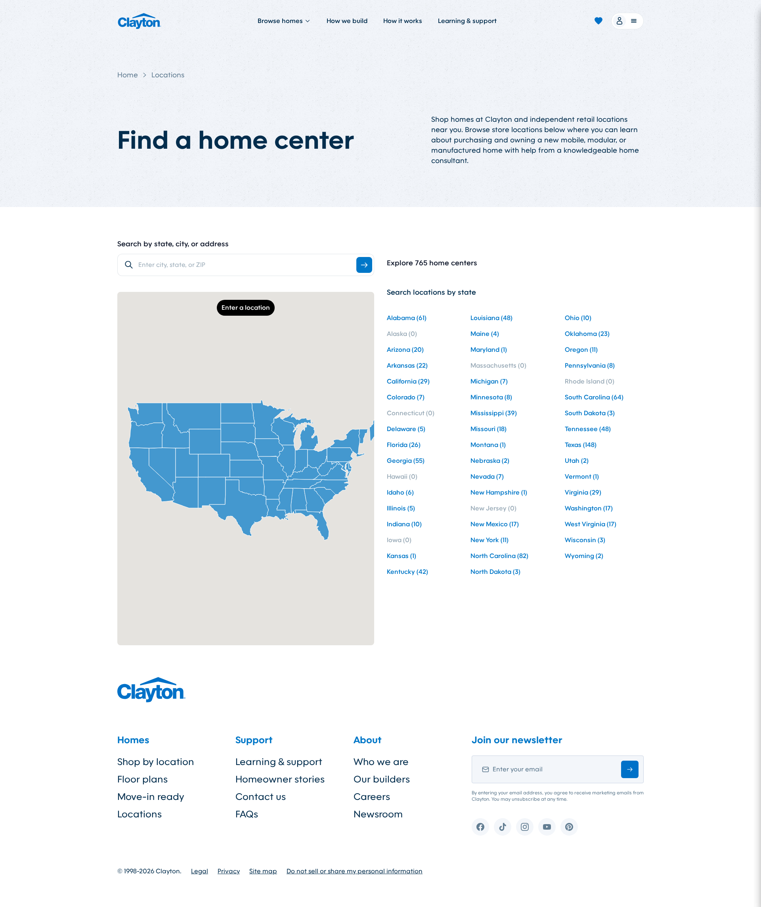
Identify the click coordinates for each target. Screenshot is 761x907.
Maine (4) (484, 334)
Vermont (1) (582, 476)
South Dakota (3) (590, 413)
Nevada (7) (487, 476)
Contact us (260, 796)
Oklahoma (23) (587, 334)
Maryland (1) (488, 349)
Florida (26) (404, 445)
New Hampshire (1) (498, 492)
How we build (347, 21)
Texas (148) (581, 445)
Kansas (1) (401, 556)
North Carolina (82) (499, 556)
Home (127, 75)
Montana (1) (488, 445)
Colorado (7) (405, 397)
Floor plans (142, 779)
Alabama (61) (406, 318)
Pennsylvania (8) (590, 365)
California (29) (408, 381)
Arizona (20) (405, 349)
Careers (372, 796)
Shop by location (155, 762)
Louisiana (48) (491, 318)
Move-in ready (150, 796)
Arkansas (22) (407, 365)
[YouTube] (547, 827)
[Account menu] (627, 21)
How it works (402, 21)
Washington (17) (589, 508)
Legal (199, 871)
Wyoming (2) (584, 556)
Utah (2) (577, 460)
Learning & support (467, 21)
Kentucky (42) (407, 572)
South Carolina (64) (594, 397)
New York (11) (489, 540)
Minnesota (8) (491, 397)
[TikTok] (502, 827)
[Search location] (364, 265)
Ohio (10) (578, 318)
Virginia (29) (583, 492)
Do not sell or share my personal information (355, 871)
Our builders (382, 779)
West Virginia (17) (590, 524)
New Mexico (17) (494, 524)
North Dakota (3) (495, 572)
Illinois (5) (401, 508)
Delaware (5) (406, 429)
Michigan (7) (489, 381)
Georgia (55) (405, 460)
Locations (167, 75)
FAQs (246, 814)
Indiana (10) (404, 524)
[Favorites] (598, 21)
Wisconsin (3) (585, 540)
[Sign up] (630, 769)
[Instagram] (524, 827)
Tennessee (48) (588, 429)
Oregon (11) (581, 349)
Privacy (229, 871)
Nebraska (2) (489, 460)
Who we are (381, 762)
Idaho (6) (400, 492)
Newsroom (378, 814)
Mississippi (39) (493, 413)
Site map (263, 871)
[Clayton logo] (139, 21)
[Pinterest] (569, 827)
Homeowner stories (280, 779)
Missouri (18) (488, 429)
